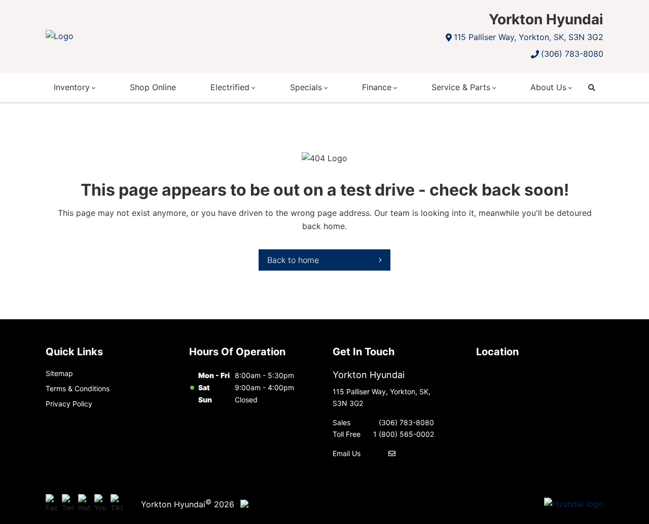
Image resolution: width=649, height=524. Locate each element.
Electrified (229, 87)
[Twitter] (68, 504)
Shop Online (153, 87)
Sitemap (59, 373)
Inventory (72, 87)
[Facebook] (52, 504)
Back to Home (293, 260)
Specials (306, 87)
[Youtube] (100, 504)
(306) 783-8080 (572, 54)
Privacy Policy (69, 403)
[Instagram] (84, 504)
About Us (548, 87)
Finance (376, 87)
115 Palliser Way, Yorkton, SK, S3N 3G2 (528, 37)
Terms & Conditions (78, 388)
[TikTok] (117, 504)
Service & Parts (460, 87)
